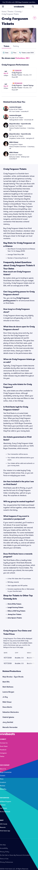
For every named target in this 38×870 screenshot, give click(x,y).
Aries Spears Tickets (15, 618)
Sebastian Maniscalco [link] (11, 712)
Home (4, 12)
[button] (5, 52)
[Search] (33, 6)
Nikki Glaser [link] (7, 702)
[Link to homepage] (19, 6)
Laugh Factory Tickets (15, 607)
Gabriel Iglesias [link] (8, 717)
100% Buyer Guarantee (21, 2)
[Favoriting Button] (34, 18)
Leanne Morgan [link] (8, 692)
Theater (10, 12)
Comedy (18, 12)
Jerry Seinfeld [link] (8, 722)
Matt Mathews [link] (8, 687)
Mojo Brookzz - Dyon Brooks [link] (13, 677)
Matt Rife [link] (6, 682)
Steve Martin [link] (7, 707)
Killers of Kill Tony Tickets (16, 611)
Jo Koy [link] (5, 697)
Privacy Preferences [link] (6, 862)
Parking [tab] (16, 46)
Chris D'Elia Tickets (14, 604)
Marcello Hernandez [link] (10, 727)
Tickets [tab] (6, 46)
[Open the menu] (3, 6)
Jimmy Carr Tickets (14, 614)
